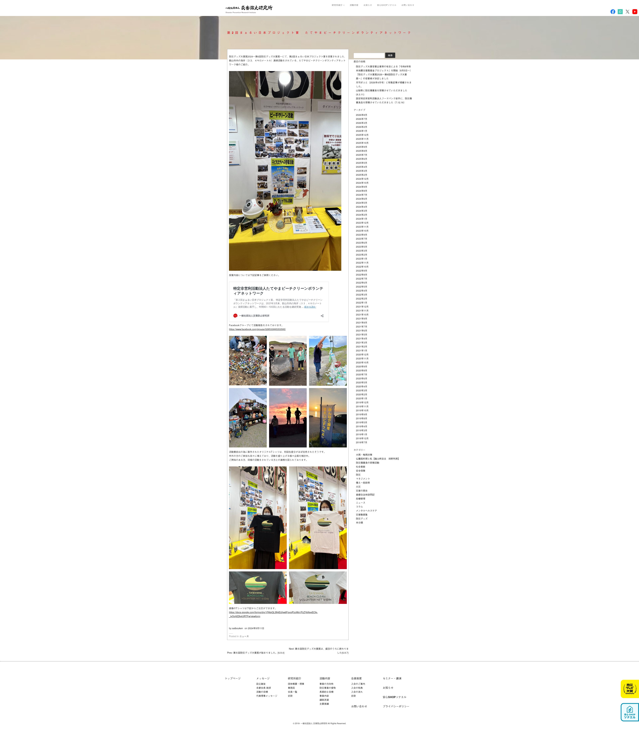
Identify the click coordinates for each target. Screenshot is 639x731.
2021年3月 (361, 342)
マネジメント (363, 478)
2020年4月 (361, 386)
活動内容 (354, 4)
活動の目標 (262, 691)
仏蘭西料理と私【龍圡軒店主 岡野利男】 (378, 458)
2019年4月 (361, 426)
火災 (358, 486)
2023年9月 (361, 234)
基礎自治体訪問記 (365, 494)
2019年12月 (362, 402)
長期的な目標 (326, 691)
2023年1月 (361, 258)
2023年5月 (361, 246)
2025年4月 (361, 166)
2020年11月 (362, 358)
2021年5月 (361, 334)
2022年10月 (362, 266)
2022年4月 (361, 290)
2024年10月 (362, 182)
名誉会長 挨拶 (263, 687)
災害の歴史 (362, 490)
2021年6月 (361, 330)
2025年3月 (361, 170)
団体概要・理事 (296, 683)
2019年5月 (361, 422)
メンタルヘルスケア (366, 510)
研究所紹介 (337, 4)
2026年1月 (361, 130)
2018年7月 (361, 442)
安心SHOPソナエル (386, 4)
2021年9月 (361, 318)
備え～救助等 (363, 482)
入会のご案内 (358, 683)
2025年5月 (361, 162)
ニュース (244, 636)
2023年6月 (361, 242)
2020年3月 (361, 390)
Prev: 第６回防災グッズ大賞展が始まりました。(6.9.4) (256, 652)
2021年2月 (361, 346)
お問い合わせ (407, 4)
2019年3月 (361, 430)
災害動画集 (362, 514)
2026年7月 (361, 118)
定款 (290, 695)
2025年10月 (362, 142)
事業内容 (324, 695)
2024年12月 (362, 178)
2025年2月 (361, 174)
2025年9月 (361, 146)
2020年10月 (362, 362)
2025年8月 (361, 150)
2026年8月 (361, 114)
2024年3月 (361, 210)
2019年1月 (361, 434)
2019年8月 (361, 418)
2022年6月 (361, 282)
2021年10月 (362, 314)
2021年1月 (361, 350)
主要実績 (324, 703)
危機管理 (360, 498)
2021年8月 (361, 322)
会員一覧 (292, 691)
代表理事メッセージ (266, 695)
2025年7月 (361, 154)
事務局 (291, 687)
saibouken (237, 628)
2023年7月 (361, 238)
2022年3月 (361, 294)
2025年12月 (362, 134)
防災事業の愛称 (328, 687)
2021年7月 (361, 326)
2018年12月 (362, 438)
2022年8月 (361, 274)
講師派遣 (324, 699)
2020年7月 (361, 374)
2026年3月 (361, 122)
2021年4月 (361, 338)
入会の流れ (357, 691)
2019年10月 (362, 410)
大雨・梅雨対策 (364, 454)
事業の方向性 (326, 683)
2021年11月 (362, 310)
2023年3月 (361, 250)
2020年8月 (361, 370)
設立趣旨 (261, 683)
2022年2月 (361, 298)
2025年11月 (362, 138)
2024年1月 (361, 218)
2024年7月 (361, 194)
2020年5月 (361, 382)
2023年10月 (362, 230)
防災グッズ (362, 518)
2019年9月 (361, 414)
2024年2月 (361, 214)
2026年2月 (361, 126)
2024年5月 (361, 202)
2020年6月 (361, 378)
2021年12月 (362, 306)
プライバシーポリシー (396, 706)
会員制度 (356, 678)
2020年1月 (361, 398)
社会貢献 (360, 466)
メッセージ (263, 678)
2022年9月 (361, 270)
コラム (359, 506)
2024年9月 (361, 186)
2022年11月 (362, 262)
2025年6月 (361, 158)
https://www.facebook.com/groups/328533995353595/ (257, 329)
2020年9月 (361, 366)
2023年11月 (362, 226)
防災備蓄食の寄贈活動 (367, 462)
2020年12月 (362, 354)
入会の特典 (357, 687)
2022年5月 (361, 286)
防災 (358, 474)
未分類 (359, 522)
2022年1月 (361, 302)
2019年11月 (362, 406)
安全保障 (360, 470)
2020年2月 (361, 394)
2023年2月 (361, 254)
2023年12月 (362, 222)
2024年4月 (361, 206)
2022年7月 (361, 278)
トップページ (233, 678)
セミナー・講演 (392, 678)
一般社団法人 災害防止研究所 (250, 9)
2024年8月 (361, 190)
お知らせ (367, 4)
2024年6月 (361, 198)
